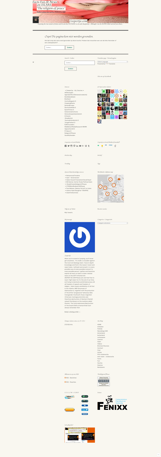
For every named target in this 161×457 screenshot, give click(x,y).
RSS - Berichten (71, 378)
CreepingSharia (70, 103)
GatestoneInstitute (71, 112)
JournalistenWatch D (72, 120)
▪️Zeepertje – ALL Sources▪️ (74, 90)
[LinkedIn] (77, 146)
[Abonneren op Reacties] (65, 382)
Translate (112, 64)
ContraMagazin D (70, 101)
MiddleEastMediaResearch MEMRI (76, 127)
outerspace (101, 337)
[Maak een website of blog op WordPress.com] (33, 62)
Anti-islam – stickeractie (105, 356)
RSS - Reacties (71, 382)
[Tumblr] (89, 146)
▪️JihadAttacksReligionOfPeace (76, 184)
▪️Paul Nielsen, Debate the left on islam (78, 188)
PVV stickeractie (103, 354)
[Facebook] (66, 146)
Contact (100, 348)
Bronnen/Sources (103, 346)
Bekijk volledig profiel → (72, 312)
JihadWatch (69, 118)
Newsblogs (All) (102, 331)
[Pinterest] (74, 146)
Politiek (99, 329)
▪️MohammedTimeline (72, 175)
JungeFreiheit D (70, 122)
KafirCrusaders (69, 124)
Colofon (100, 339)
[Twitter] (69, 146)
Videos (99, 344)
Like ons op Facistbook (104, 76)
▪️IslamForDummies (71, 193)
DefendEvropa (69, 105)
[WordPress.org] (86, 146)
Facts (99, 359)
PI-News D (68, 131)
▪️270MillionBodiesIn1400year (75, 186)
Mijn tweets (69, 212)
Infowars (68, 116)
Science (100, 365)
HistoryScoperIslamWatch (73, 114)
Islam (99, 341)
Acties (99, 352)
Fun (98, 361)
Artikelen (100, 327)
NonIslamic (101, 367)
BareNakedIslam (70, 97)
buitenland (101, 335)
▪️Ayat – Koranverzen (72, 178)
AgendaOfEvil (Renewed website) (76, 95)
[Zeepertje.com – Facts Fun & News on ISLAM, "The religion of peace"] (80, 12)
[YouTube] (80, 146)
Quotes (99, 363)
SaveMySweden (70, 135)
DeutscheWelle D (70, 107)
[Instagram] (71, 146)
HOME (99, 324)
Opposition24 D (70, 129)
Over (99, 350)
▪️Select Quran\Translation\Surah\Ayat (78, 180)
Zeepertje (68, 256)
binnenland (101, 333)
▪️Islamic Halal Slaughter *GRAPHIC (76, 190)
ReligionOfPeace (70, 133)
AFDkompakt (69, 92)
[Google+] (83, 146)
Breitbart (68, 99)
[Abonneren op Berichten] (65, 378)
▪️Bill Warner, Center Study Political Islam (78, 182)
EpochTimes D (69, 110)
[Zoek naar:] (55, 47)
